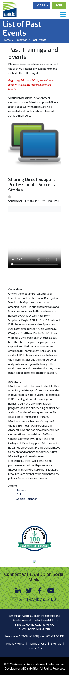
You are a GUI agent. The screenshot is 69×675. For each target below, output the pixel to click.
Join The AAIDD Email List (37, 599)
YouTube (50, 590)
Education (21, 39)
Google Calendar (26, 498)
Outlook (21, 490)
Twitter (29, 590)
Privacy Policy (15, 643)
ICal (18, 494)
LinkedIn (18, 590)
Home (7, 39)
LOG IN (40, 5)
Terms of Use (37, 643)
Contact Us (34, 648)
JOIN (59, 5)
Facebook (40, 590)
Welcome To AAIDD (10, 10)
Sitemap (56, 643)
